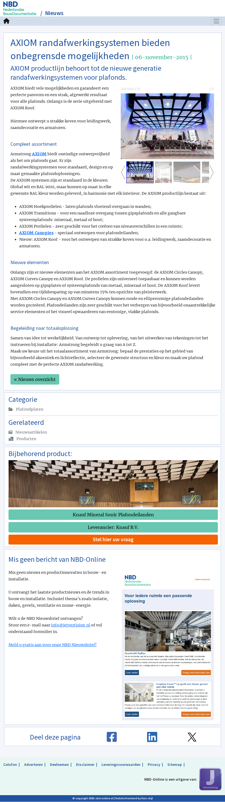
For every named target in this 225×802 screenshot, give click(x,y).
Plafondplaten (29, 409)
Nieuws (54, 13)
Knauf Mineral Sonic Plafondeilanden (113, 514)
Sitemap (174, 764)
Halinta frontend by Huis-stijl (134, 798)
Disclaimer (85, 764)
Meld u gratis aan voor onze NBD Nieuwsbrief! (53, 644)
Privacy (154, 764)
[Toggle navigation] (216, 21)
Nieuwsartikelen (31, 432)
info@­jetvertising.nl (70, 625)
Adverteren (33, 764)
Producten (26, 438)
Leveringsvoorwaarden (121, 764)
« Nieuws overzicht (35, 379)
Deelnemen (59, 764)
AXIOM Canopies (36, 232)
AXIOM (39, 153)
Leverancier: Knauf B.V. (113, 527)
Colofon (10, 764)
